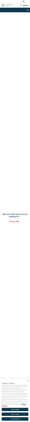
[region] (15, 400)
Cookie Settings (15, 409)
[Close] (28, 380)
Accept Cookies (15, 419)
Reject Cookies (15, 414)
